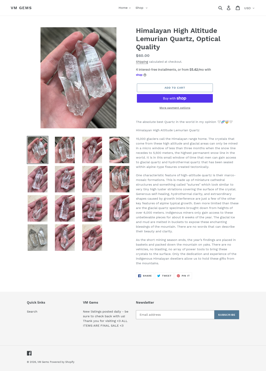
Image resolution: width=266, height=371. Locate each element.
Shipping (142, 61)
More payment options (174, 107)
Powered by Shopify (62, 361)
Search (32, 311)
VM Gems (21, 7)
